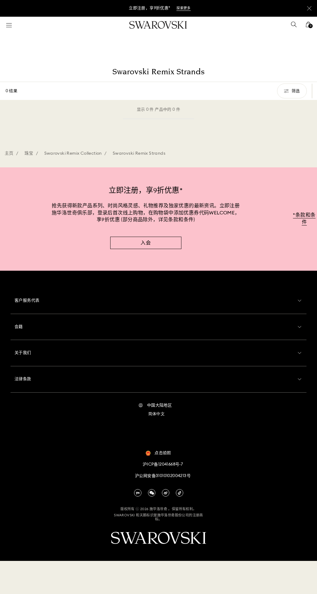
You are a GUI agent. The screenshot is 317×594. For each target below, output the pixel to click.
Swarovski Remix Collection (73, 153)
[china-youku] (137, 493)
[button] (155, 405)
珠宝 (28, 153)
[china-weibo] (165, 493)
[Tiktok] (179, 493)
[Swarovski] (158, 25)
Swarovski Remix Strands (139, 153)
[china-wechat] (151, 493)
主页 (9, 153)
